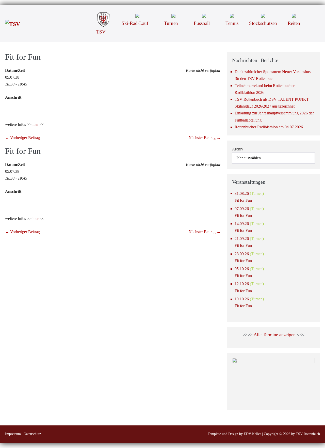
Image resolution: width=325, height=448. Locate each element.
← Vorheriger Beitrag (22, 137)
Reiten (294, 23)
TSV (101, 32)
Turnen (171, 23)
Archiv (237, 149)
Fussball (202, 23)
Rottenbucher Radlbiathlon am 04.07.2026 (269, 127)
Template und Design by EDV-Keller (234, 434)
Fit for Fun (243, 200)
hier (35, 124)
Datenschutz (32, 434)
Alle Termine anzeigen (275, 334)
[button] (312, 15)
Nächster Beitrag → (205, 137)
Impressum (13, 434)
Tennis (231, 23)
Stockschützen (263, 23)
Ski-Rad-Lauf (136, 23)
